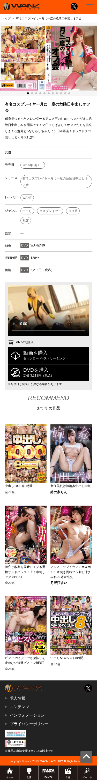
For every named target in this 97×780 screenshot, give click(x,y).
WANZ (27, 198)
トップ (6, 18)
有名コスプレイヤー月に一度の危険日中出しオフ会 (55, 181)
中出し (27, 211)
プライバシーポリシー (29, 724)
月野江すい (58, 583)
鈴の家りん (58, 492)
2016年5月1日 (33, 165)
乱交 (26, 220)
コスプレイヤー (50, 211)
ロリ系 (73, 211)
